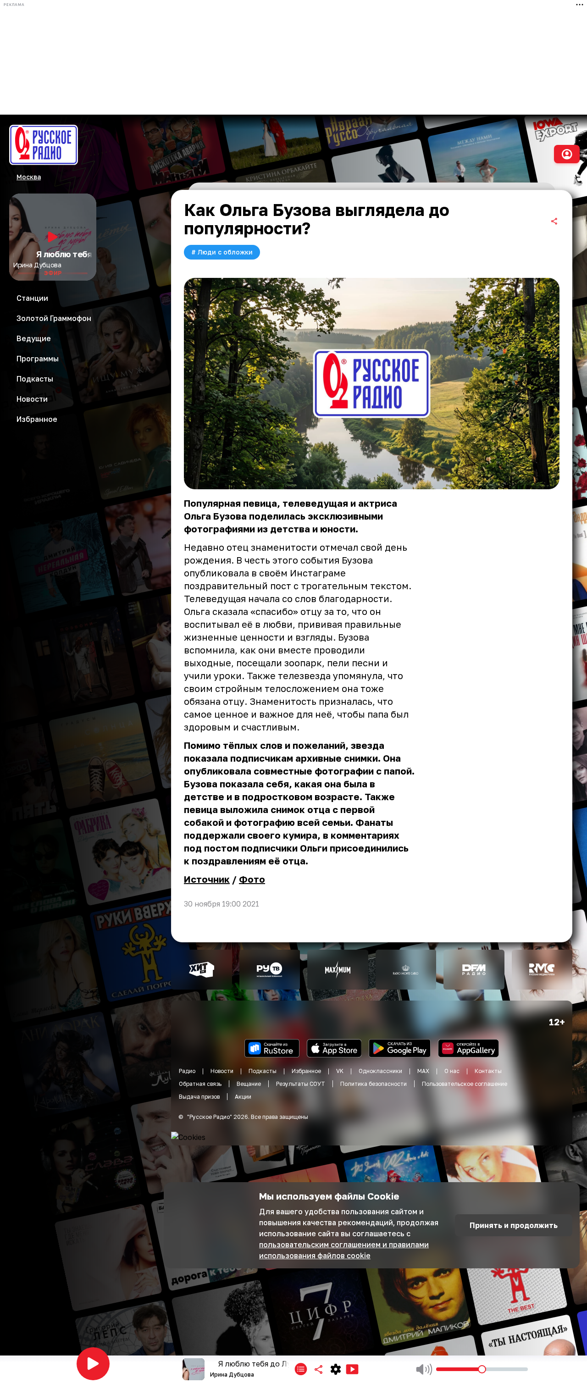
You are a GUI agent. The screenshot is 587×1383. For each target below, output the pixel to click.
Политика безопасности (373, 1083)
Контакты (488, 1071)
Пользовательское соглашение (464, 1083)
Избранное (306, 1071)
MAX (423, 1071)
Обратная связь (200, 1083)
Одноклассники (380, 1071)
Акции (243, 1096)
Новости (221, 1071)
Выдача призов (199, 1096)
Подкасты (263, 1071)
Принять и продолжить (514, 1225)
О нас (452, 1071)
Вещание (249, 1083)
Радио (187, 1071)
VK (339, 1071)
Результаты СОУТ (300, 1083)
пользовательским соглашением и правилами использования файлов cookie (344, 1250)
